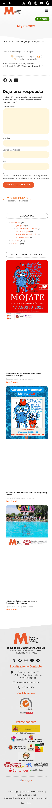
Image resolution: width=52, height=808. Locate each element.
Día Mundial (22, 237)
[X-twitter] (23, 3)
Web (5, 161)
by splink (26, 803)
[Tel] (11, 3)
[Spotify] (47, 3)
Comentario (9, 106)
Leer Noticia (12, 382)
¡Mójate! (28, 41)
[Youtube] (41, 3)
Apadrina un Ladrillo (26, 228)
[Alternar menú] (47, 11)
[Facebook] (29, 3)
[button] (5, 80)
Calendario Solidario (26, 234)
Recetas (15, 243)
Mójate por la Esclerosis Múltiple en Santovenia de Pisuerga (22, 602)
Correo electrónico (12, 150)
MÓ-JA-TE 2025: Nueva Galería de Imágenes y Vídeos (26, 493)
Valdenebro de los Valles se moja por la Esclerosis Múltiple (23, 374)
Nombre (7, 138)
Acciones (16, 222)
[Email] (5, 3)
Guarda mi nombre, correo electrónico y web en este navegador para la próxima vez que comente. (26, 177)
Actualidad (17, 41)
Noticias (15, 240)
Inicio (7, 41)
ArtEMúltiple (23, 231)
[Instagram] (35, 3)
